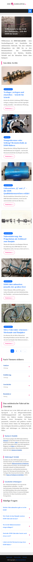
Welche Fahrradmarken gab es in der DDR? (14, 509)
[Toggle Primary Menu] (30, 11)
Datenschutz (17, 557)
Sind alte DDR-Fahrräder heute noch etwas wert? (15, 535)
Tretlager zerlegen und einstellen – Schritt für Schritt (14, 94)
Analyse (7, 137)
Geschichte (8, 281)
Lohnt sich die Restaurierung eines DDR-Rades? (14, 543)
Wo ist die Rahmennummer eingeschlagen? (12, 526)
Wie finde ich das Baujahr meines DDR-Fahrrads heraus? (14, 517)
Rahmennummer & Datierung (20, 463)
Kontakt (25, 557)
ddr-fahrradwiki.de (21, 560)
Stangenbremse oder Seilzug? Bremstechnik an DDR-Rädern (15, 142)
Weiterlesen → (9, 108)
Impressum (9, 557)
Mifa (16, 442)
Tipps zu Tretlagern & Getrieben (15, 475)
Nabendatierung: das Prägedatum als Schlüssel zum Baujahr (15, 239)
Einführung (8, 89)
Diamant (5, 440)
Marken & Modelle (17, 450)
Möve (12, 446)
